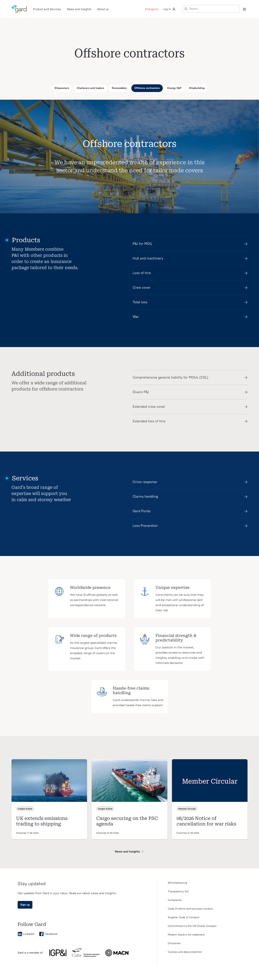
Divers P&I (141, 392)
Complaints (175, 900)
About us (103, 9)
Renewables (119, 88)
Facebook (51, 934)
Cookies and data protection (185, 952)
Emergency (152, 9)
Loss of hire (142, 273)
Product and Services (47, 9)
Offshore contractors (147, 88)
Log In (167, 9)
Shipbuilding (197, 88)
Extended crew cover (149, 406)
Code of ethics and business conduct (190, 908)
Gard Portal (141, 511)
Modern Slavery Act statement (186, 934)
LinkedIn (29, 934)
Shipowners (61, 88)
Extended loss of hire (149, 421)
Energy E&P (174, 88)
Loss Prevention (145, 526)
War (136, 317)
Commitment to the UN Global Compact (192, 926)
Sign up (25, 904)
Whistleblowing (177, 882)
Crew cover (141, 287)
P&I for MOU (142, 244)
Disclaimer (174, 943)
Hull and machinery (148, 258)
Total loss (140, 302)
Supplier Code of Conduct (183, 917)
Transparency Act (178, 891)
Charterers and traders (90, 88)
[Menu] (244, 9)
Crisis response (145, 482)
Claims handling (145, 496)
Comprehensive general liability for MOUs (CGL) (170, 377)
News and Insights (79, 9)
